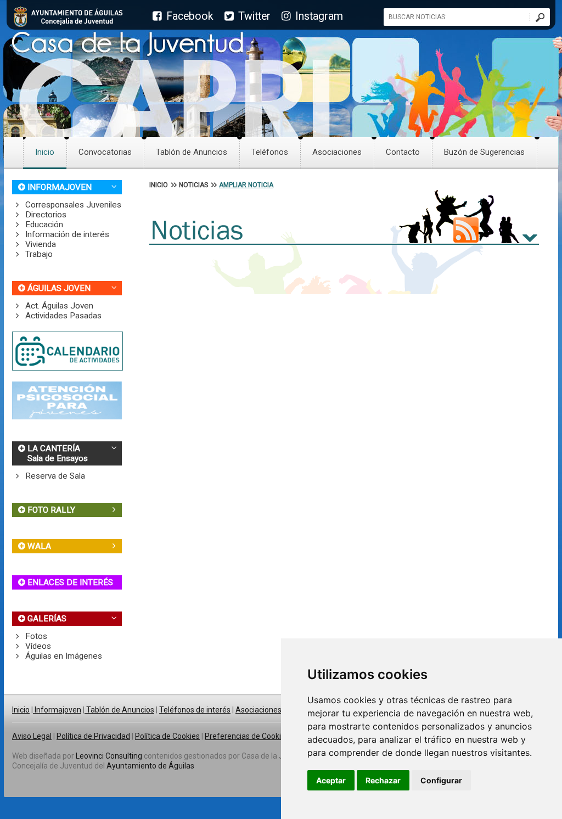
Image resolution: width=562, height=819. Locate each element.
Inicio (44, 152)
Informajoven (57, 709)
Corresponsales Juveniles (72, 205)
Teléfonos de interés (195, 709)
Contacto (403, 152)
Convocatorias (105, 152)
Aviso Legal (32, 736)
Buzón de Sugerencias (484, 152)
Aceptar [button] (331, 780)
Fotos (35, 636)
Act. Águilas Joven (58, 306)
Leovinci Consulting (109, 755)
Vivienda (39, 244)
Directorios (44, 215)
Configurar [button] (441, 780)
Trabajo (38, 254)
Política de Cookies (167, 736)
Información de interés (66, 234)
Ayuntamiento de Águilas (150, 765)
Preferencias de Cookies (247, 736)
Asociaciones (337, 152)
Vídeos (37, 646)
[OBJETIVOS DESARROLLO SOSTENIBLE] (67, 417)
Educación (43, 224)
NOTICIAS (193, 185)
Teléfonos (269, 152)
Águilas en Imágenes (62, 656)
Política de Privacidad (93, 736)
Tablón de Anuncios (191, 152)
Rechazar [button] (383, 780)
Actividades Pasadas (62, 316)
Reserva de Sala (54, 476)
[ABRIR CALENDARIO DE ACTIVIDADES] (67, 368)
